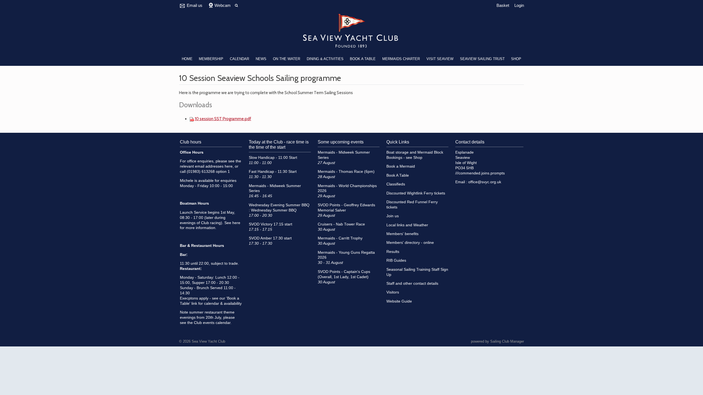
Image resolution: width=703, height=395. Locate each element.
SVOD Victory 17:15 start (270, 224)
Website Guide (399, 301)
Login (519, 5)
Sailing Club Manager (507, 341)
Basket (502, 5)
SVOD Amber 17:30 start (270, 238)
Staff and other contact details (412, 283)
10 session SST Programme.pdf (223, 118)
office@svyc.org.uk (484, 182)
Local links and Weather (407, 225)
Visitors (392, 292)
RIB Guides (396, 260)
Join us (392, 216)
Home (187, 59)
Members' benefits (402, 234)
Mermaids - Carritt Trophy (340, 238)
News (261, 59)
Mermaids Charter (401, 59)
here (229, 166)
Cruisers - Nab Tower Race (341, 224)
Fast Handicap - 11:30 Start (273, 172)
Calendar (239, 59)
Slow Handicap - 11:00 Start (273, 158)
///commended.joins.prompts (480, 173)
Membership (211, 59)
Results (392, 252)
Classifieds (395, 184)
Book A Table (363, 59)
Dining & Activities (325, 59)
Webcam (222, 5)
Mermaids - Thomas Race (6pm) (346, 172)
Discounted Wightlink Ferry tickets (415, 193)
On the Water (286, 59)
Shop (516, 59)
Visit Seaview (439, 59)
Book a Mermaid (400, 166)
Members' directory (403, 243)
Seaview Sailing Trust (482, 59)
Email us (194, 5)
